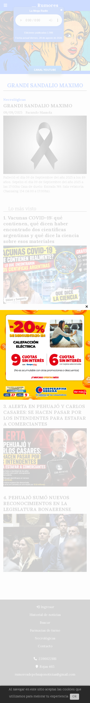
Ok (74, 696)
